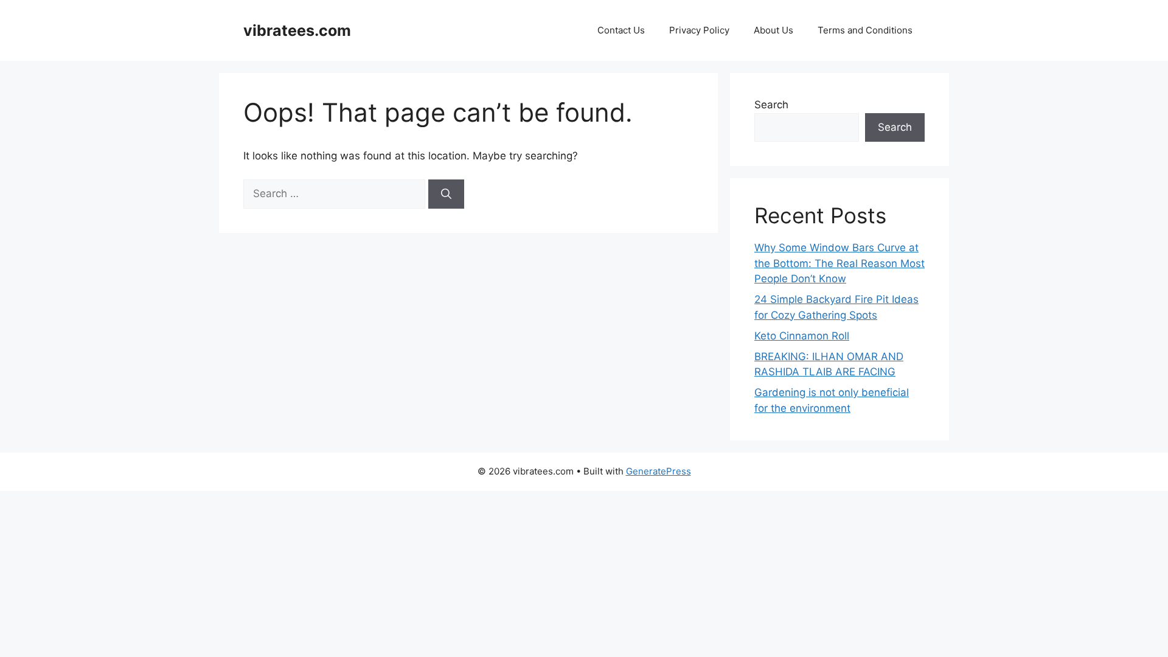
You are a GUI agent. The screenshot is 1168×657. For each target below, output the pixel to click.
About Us (773, 30)
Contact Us (621, 30)
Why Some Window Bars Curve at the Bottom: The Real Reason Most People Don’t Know (839, 263)
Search (771, 105)
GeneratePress (658, 471)
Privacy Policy (699, 30)
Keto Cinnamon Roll (801, 336)
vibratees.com (297, 30)
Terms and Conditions (865, 30)
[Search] (446, 194)
